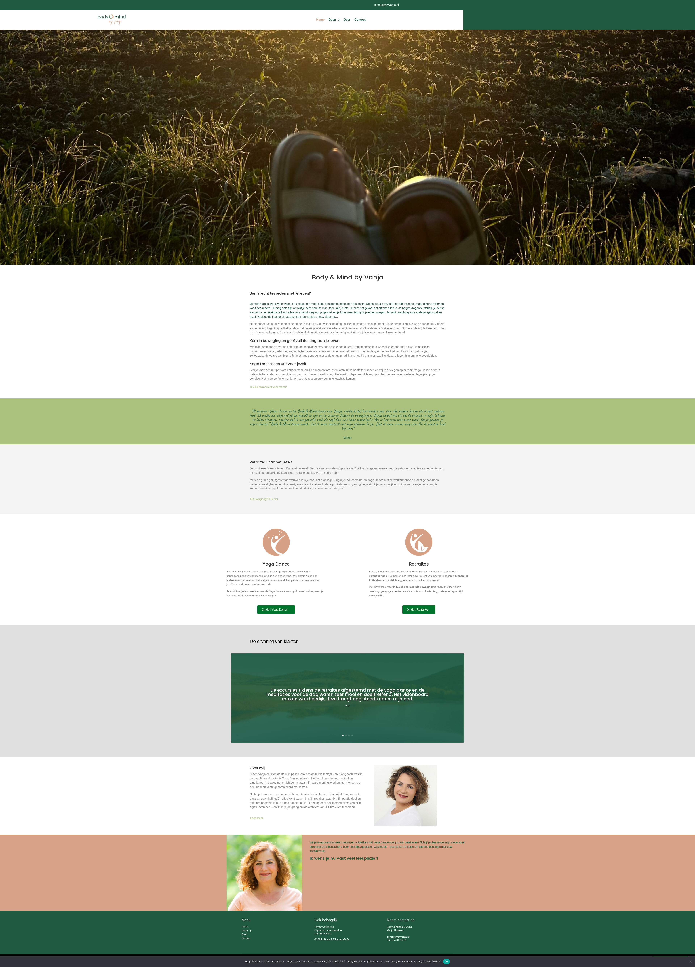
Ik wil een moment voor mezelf (268, 387)
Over (347, 19)
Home (320, 19)
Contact (360, 19)
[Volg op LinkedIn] (425, 5)
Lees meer (256, 818)
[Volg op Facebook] (417, 5)
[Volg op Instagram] (432, 5)
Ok (446, 961)
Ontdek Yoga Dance (275, 609)
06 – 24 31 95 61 (397, 940)
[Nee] (690, 961)
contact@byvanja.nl (386, 4)
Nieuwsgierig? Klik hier (264, 499)
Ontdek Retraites (417, 609)
